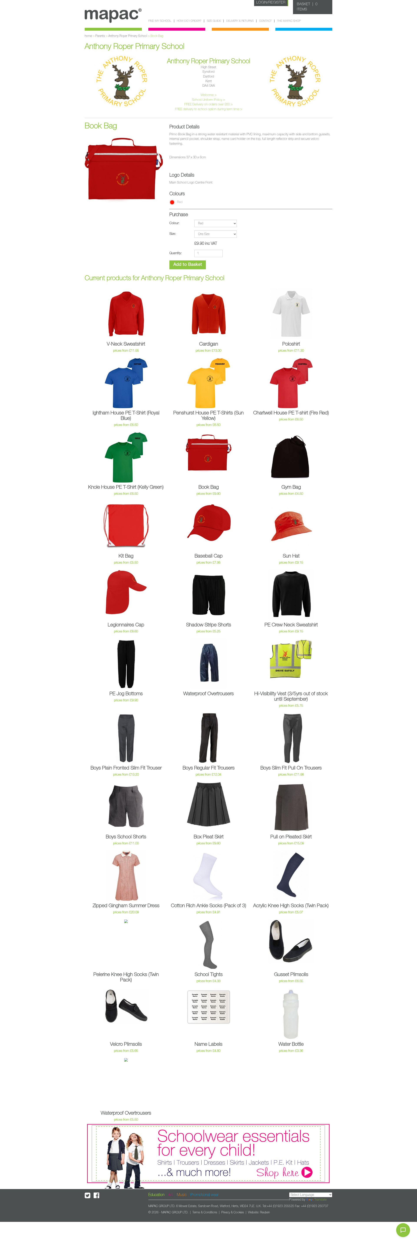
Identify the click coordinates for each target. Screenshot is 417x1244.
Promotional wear (204, 1195)
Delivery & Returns (240, 21)
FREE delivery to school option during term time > (208, 109)
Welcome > (209, 95)
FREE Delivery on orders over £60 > (208, 104)
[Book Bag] (124, 167)
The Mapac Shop (289, 21)
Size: (172, 233)
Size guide (214, 21)
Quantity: (175, 253)
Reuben (265, 1212)
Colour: (174, 223)
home (88, 36)
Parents (100, 36)
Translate (320, 1199)
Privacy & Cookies (232, 1212)
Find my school (159, 21)
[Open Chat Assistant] (403, 1230)
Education (156, 1195)
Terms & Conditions (204, 1212)
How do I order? (189, 21)
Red (179, 202)
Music (182, 1195)
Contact (265, 21)
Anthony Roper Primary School (127, 36)
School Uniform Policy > (208, 99)
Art (170, 1195)
